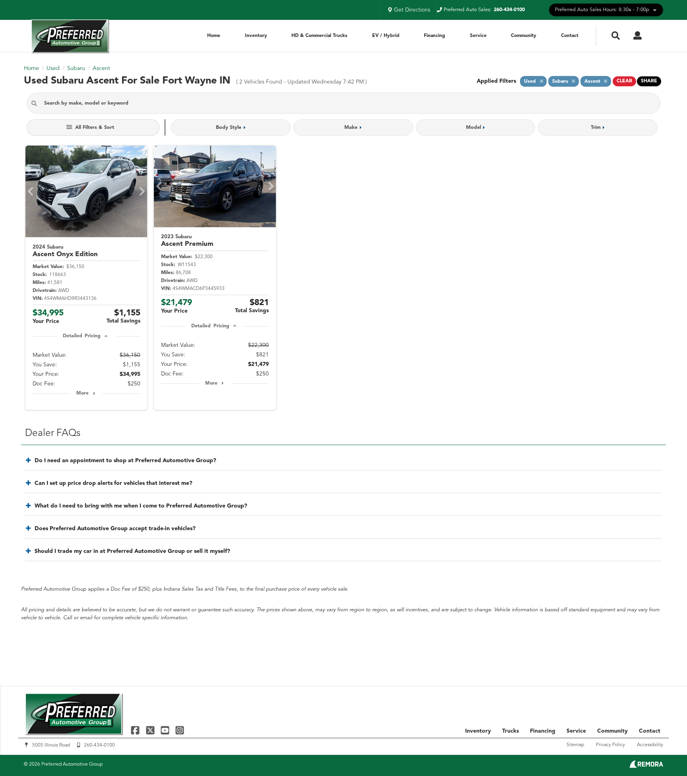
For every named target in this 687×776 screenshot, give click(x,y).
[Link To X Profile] (151, 730)
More (82, 393)
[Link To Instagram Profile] (179, 730)
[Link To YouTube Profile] (166, 730)
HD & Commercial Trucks (319, 35)
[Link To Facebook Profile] (136, 730)
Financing (434, 35)
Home (213, 35)
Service (478, 35)
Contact (569, 35)
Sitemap (575, 745)
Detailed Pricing (82, 336)
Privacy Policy (610, 745)
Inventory (256, 35)
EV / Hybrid (386, 35)
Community (523, 35)
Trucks (510, 731)
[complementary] (663, 752)
